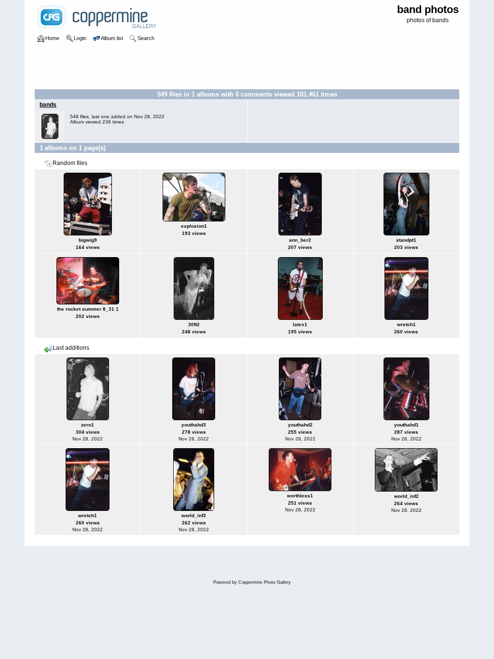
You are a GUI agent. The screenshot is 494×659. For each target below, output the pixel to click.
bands (48, 104)
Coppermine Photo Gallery (264, 582)
